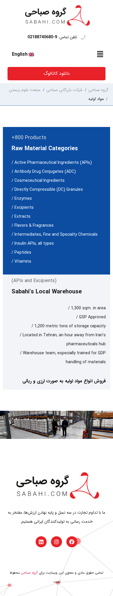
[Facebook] (71, 541)
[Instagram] (56, 541)
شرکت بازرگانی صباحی (64, 90)
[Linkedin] (41, 541)
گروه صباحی (98, 90)
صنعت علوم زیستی (25, 90)
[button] (100, 54)
